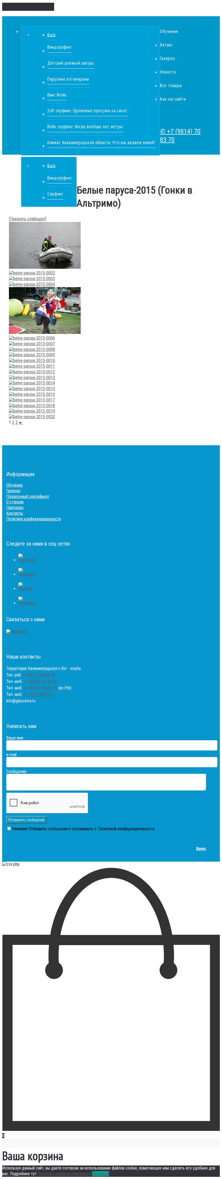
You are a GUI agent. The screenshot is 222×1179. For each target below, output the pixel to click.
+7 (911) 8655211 (39, 694)
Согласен (100, 1173)
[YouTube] (25, 588)
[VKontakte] (27, 603)
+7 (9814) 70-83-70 (41, 687)
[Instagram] (26, 574)
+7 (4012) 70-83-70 (38, 674)
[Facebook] (26, 560)
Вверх (201, 848)
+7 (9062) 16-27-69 (40, 681)
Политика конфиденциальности (65, 1173)
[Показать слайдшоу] (27, 218)
